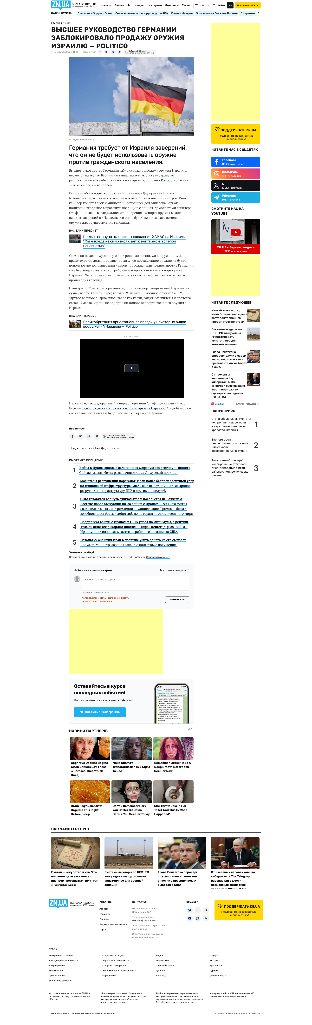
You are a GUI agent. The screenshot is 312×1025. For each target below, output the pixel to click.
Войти (221, 5)
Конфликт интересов (114, 965)
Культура (161, 975)
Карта (102, 929)
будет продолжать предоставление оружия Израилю (123, 408)
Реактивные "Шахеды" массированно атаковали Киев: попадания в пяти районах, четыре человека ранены (229, 468)
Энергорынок (56, 970)
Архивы (103, 908)
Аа (230, 5)
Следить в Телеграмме (102, 712)
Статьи (119, 5)
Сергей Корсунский (65, 885)
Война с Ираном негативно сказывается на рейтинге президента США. (134, 527)
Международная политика (63, 960)
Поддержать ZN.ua (247, 5)
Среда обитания (165, 965)
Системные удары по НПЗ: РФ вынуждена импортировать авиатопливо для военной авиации (226, 337)
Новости (105, 5)
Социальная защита (113, 955)
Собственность (218, 975)
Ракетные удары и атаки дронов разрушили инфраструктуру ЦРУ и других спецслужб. (137, 486)
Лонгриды (172, 5)
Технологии (162, 960)
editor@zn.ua (151, 937)
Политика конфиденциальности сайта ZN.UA (238, 1013)
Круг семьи (216, 965)
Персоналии (109, 975)
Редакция (104, 914)
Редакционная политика (113, 924)
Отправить (177, 599)
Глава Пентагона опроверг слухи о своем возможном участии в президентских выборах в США (229, 359)
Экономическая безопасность (119, 970)
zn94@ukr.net (139, 929)
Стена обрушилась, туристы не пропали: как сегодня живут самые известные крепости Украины (231, 424)
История (214, 960)
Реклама (104, 919)
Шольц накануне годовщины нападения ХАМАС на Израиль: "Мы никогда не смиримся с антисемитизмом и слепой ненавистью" (134, 241)
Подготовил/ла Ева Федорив (92, 448)
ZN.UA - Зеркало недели (235, 247)
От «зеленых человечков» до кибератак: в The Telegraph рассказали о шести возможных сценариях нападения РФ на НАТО (228, 386)
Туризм (214, 970)
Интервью (155, 5)
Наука (159, 955)
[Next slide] (258, 13)
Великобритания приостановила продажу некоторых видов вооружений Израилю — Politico (134, 324)
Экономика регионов (60, 980)
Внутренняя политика (61, 955)
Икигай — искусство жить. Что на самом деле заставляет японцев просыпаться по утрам (229, 316)
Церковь (160, 970)
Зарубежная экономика (115, 960)
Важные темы (61, 13)
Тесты (186, 5)
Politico (167, 180)
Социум (214, 955)
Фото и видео (136, 5)
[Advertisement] (116, 641)
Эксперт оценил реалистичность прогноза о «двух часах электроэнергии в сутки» (230, 445)
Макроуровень (57, 965)
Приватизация (57, 975)
